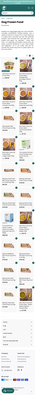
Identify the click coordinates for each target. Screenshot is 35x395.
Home (3, 18)
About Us (4, 357)
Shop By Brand (22, 359)
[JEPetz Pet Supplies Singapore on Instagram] (18, 370)
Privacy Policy (5, 359)
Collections (9, 18)
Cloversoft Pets (22, 361)
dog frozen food (15, 31)
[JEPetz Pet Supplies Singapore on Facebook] (21, 370)
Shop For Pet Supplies (24, 357)
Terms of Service (6, 361)
